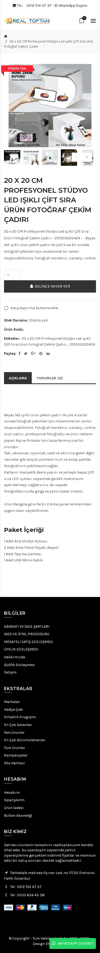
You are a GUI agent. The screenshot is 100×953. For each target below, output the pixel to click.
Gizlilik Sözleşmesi (19, 665)
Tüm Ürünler (14, 748)
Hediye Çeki (13, 709)
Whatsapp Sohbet (74, 943)
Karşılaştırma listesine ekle (34, 308)
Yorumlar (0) (50, 378)
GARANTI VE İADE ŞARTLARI (26, 626)
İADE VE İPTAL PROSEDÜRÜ (26, 634)
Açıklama (18, 378)
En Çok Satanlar (18, 725)
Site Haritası (14, 763)
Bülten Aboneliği (18, 815)
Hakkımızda (14, 657)
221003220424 (82, 344)
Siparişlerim (14, 800)
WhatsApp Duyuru (73, 5)
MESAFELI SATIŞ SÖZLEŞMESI (28, 642)
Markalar (12, 701)
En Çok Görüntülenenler (24, 740)
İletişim (10, 672)
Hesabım (12, 792)
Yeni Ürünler (14, 732)
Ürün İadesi (13, 807)
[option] (12, 157)
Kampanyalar (16, 755)
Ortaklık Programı (20, 717)
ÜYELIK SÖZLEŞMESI (21, 649)
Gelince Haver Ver (52, 286)
